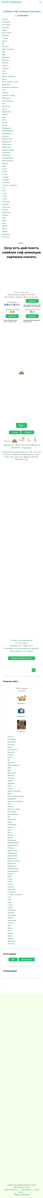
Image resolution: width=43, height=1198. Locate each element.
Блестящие (6, 25)
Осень (4, 109)
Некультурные (7, 101)
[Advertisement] (21, 274)
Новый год (6, 106)
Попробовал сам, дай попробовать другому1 (21, 648)
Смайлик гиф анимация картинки (15, 452)
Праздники (6, 128)
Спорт (4, 199)
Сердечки (6, 180)
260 (16, 445)
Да (3, 44)
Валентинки (7, 33)
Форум (4, 226)
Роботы (5, 163)
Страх (4, 193)
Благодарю (6, 22)
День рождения (8, 49)
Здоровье (5, 68)
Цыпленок (6, 234)
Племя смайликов (11, 2)
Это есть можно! (21, 643)
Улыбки (5, 215)
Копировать (32, 301)
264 (29, 445)
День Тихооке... (27, 1190)
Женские (5, 60)
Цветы (4, 229)
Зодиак (4, 65)
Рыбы (4, 166)
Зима (4, 71)
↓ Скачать (15, 432)
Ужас (4, 218)
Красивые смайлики (10, 87)
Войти (13, 959)
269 (15, 448)
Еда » (21, 243)
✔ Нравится (27, 432)
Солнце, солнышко (9, 185)
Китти (4, 79)
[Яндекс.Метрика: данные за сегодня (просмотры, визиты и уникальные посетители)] (21, 1194)
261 (19, 445)
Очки (4, 117)
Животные (6, 57)
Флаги (4, 220)
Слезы (4, 196)
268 (12, 448)
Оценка (5, 114)
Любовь (5, 93)
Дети (4, 52)
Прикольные (7, 144)
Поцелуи (5, 136)
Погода (5, 123)
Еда (3, 55)
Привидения (7, 142)
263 (26, 445)
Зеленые (5, 63)
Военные (5, 36)
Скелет (5, 174)
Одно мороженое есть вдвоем (21, 651)
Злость (4, 74)
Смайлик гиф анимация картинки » (21, 658)
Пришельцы (6, 147)
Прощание (6, 152)
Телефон (5, 204)
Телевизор (6, 201)
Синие (4, 171)
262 (23, 445)
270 (18, 448)
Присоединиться (26, 959)
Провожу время (8, 150)
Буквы (4, 30)
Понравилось (7, 133)
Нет (3, 104)
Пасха (4, 120)
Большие (5, 27)
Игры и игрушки (8, 76)
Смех (4, 191)
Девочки (5, 46)
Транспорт (6, 207)
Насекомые (6, 98)
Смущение (6, 182)
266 (36, 445)
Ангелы (5, 19)
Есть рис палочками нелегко (21, 640)
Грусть (4, 41)
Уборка (5, 210)
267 (39, 445)
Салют (4, 169)
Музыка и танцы (8, 95)
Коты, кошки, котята (10, 82)
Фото (4, 223)
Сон (3, 188)
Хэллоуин (6, 237)
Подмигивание (7, 131)
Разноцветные (7, 158)
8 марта (5, 38)
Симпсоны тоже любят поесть (21, 646)
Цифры (5, 231)
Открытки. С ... (15, 1190)
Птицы (4, 125)
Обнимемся (6, 112)
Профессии (6, 155)
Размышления (7, 161)
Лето (4, 90)
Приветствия (7, 139)
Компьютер (6, 84)
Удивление (6, 212)
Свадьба (5, 177)
